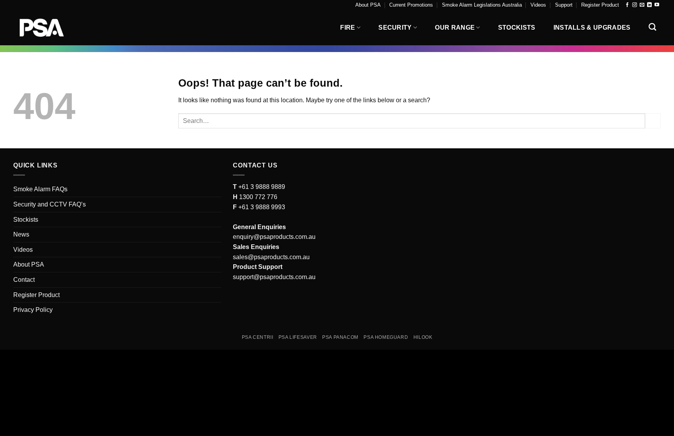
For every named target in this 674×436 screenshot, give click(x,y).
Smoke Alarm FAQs (40, 189)
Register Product (600, 5)
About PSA (368, 5)
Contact (24, 279)
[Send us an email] (642, 5)
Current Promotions (411, 5)
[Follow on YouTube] (656, 5)
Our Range (455, 27)
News (21, 234)
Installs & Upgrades (592, 27)
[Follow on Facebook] (627, 5)
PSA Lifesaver (297, 337)
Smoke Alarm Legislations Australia (482, 5)
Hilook (423, 337)
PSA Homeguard (386, 337)
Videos (538, 5)
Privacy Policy (33, 309)
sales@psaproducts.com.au (271, 257)
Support (564, 5)
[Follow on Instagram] (634, 5)
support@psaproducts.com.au (274, 277)
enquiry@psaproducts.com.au (274, 236)
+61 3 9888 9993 (261, 207)
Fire (347, 27)
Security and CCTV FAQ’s (49, 204)
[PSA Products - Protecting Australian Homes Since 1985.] (52, 27)
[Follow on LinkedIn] (649, 5)
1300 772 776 (257, 197)
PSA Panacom (340, 337)
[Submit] (653, 120)
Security (395, 27)
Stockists (517, 27)
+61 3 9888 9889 (261, 186)
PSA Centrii (257, 337)
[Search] (652, 26)
